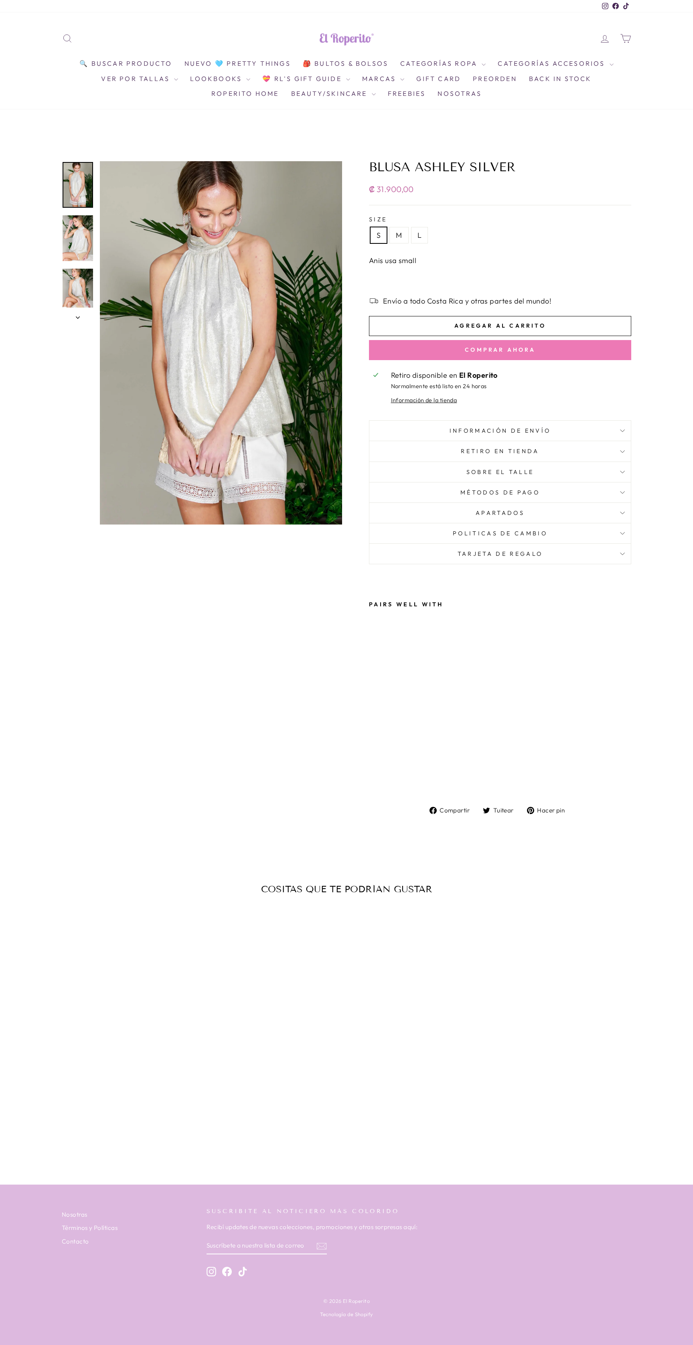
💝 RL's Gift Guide (303, 79)
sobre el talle (500, 472)
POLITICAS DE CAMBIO (500, 533)
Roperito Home (245, 93)
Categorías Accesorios (552, 63)
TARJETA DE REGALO (500, 553)
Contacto (75, 1241)
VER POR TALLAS (136, 79)
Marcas (380, 79)
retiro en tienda (500, 451)
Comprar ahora (500, 349)
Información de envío (500, 430)
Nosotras (460, 93)
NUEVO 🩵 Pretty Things (237, 63)
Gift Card (438, 79)
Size (378, 219)
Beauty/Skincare (330, 93)
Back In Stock (560, 79)
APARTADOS (500, 513)
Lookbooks (217, 79)
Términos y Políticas (90, 1228)
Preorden (495, 79)
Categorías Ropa (440, 63)
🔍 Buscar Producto (125, 63)
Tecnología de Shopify (346, 1314)
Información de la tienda (424, 400)
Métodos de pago (500, 492)
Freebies (407, 93)
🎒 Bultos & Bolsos (345, 63)
